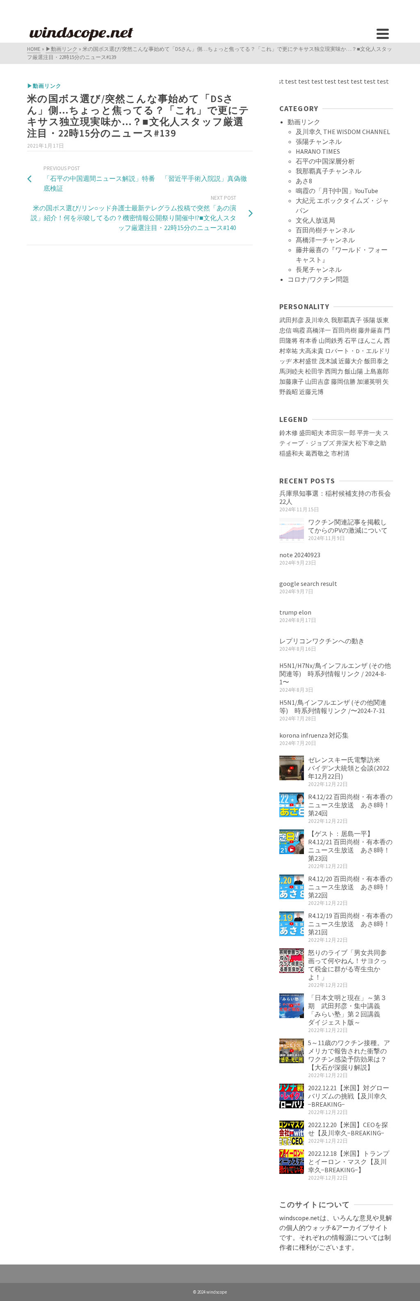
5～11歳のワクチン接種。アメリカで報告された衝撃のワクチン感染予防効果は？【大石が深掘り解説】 (349, 1055)
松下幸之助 (371, 443)
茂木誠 (328, 361)
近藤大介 (350, 361)
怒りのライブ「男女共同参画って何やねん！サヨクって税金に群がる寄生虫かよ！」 (347, 964)
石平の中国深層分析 (325, 161)
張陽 (369, 320)
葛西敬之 (317, 453)
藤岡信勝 (343, 381)
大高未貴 (311, 351)
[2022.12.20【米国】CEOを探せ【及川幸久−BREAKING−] (291, 1133)
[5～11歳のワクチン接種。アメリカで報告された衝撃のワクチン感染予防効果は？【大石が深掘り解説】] (291, 1051)
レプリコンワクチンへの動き (322, 641)
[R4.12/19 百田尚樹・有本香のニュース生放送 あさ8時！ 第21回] (291, 923)
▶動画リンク (44, 85)
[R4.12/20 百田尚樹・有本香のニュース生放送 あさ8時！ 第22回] (291, 887)
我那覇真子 (346, 320)
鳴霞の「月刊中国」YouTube (337, 191)
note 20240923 (299, 555)
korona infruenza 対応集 (314, 735)
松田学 (314, 371)
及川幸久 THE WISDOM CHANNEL (343, 132)
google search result (308, 583)
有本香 (308, 340)
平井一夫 (369, 433)
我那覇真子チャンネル (328, 171)
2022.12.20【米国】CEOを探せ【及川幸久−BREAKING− (348, 1129)
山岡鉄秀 (331, 340)
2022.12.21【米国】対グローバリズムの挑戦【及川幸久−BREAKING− (348, 1096)
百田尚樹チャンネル (325, 230)
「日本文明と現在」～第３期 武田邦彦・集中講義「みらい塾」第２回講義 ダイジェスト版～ (347, 1009)
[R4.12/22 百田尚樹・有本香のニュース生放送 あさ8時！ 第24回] (291, 805)
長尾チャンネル (319, 269)
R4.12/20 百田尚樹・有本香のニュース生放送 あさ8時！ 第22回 (350, 887)
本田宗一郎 (340, 433)
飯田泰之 (376, 361)
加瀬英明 (369, 381)
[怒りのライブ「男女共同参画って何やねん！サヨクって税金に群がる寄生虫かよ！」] (291, 960)
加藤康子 (291, 381)
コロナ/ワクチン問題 (318, 279)
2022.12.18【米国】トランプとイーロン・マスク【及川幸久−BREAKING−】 (348, 1161)
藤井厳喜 (370, 330)
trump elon (295, 612)
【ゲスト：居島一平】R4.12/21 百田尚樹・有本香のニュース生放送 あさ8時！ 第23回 (350, 845)
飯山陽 (354, 371)
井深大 (345, 443)
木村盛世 (305, 361)
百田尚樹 (344, 330)
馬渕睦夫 (291, 371)
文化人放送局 (315, 220)
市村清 (340, 453)
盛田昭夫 (311, 433)
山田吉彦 (317, 381)
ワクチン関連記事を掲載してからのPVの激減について (348, 526)
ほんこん (370, 340)
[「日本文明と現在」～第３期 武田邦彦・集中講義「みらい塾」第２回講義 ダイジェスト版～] (291, 1005)
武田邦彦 (291, 320)
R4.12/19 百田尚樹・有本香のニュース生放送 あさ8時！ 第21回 (350, 923)
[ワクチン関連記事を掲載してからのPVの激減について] (291, 530)
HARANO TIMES (318, 151)
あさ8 (304, 181)
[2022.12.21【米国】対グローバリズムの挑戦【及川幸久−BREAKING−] (291, 1096)
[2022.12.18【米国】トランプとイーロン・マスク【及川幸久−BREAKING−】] (291, 1161)
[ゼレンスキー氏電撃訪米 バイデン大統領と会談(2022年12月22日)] (291, 768)
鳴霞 (299, 330)
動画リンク (304, 122)
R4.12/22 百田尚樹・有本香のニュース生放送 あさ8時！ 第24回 (350, 805)
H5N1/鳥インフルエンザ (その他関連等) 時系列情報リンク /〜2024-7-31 (332, 706)
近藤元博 (311, 392)
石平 (351, 340)
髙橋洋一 (318, 330)
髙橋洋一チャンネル (325, 240)
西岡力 (334, 371)
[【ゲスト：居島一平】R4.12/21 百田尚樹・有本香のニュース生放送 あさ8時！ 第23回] (291, 841)
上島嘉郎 (376, 371)
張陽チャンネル (319, 141)
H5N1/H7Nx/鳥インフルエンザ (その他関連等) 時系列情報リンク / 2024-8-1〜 (335, 673)
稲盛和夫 (291, 453)
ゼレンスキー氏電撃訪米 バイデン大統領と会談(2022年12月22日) (348, 768)
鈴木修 (288, 433)
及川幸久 (317, 320)
